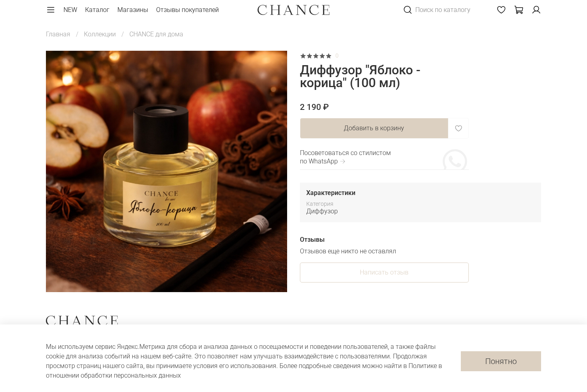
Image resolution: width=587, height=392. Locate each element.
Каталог (97, 10)
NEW (70, 10)
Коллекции (100, 34)
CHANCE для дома (156, 34)
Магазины (132, 10)
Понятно (501, 361)
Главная (58, 34)
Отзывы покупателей (187, 10)
